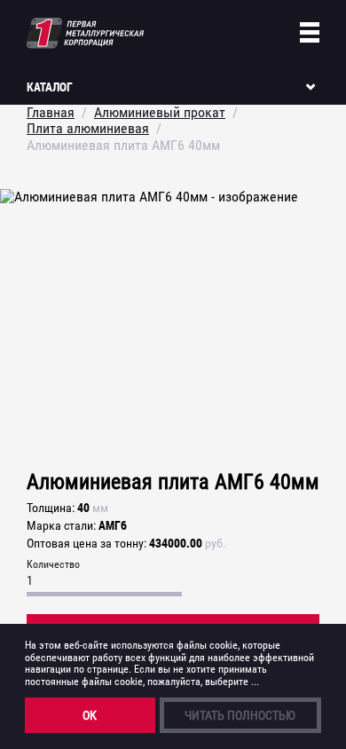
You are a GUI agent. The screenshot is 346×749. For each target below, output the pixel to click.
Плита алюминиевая (88, 128)
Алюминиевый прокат (159, 112)
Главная (51, 112)
